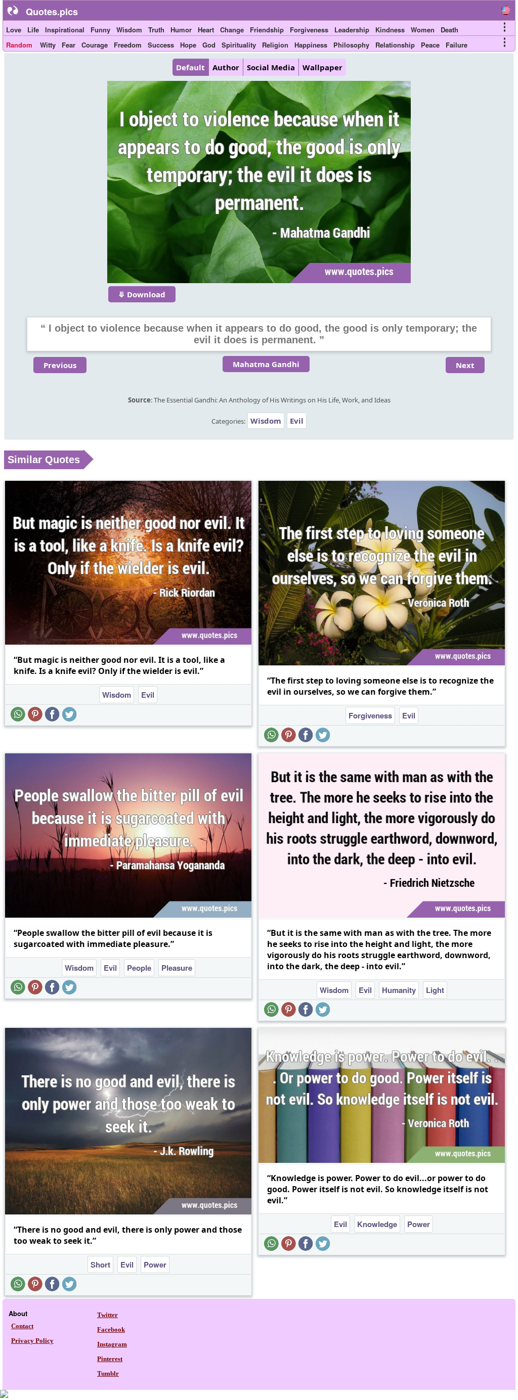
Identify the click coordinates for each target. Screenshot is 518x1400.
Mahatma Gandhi (266, 364)
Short (100, 1264)
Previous (60, 365)
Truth (156, 29)
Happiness (310, 45)
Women (423, 29)
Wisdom (129, 29)
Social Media (271, 67)
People (139, 967)
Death (449, 29)
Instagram (112, 1344)
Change (232, 29)
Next (465, 365)
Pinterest (109, 1359)
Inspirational (64, 29)
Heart (206, 29)
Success (161, 45)
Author (225, 67)
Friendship (267, 29)
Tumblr (108, 1373)
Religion (275, 45)
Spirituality (239, 45)
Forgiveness (309, 29)
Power (155, 1264)
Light (435, 990)
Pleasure (176, 967)
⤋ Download (141, 294)
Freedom (128, 45)
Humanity (399, 990)
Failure (456, 45)
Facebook (111, 1329)
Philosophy (351, 45)
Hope (188, 45)
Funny (100, 29)
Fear (68, 45)
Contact (22, 1326)
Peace (430, 45)
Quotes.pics (52, 11)
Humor (181, 29)
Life (33, 29)
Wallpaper (322, 67)
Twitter (107, 1315)
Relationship (395, 45)
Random (19, 45)
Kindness (390, 29)
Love (13, 29)
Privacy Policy (32, 1340)
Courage (94, 45)
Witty (48, 45)
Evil (297, 421)
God (208, 45)
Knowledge (377, 1224)
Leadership (351, 29)
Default (190, 67)
